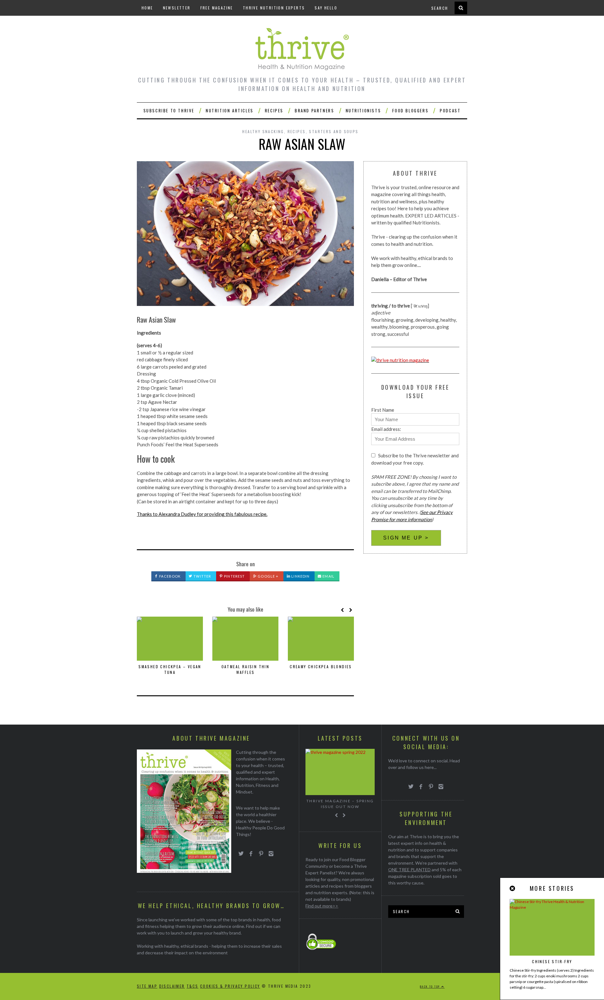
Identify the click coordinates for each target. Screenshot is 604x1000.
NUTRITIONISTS (363, 110)
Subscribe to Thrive (168, 110)
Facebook (169, 576)
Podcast (450, 110)
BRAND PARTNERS (314, 110)
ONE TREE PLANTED (409, 869)
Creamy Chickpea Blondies (321, 666)
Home (147, 7)
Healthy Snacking (263, 131)
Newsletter (177, 7)
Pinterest (234, 576)
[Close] (513, 888)
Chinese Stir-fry (552, 961)
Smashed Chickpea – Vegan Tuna (169, 669)
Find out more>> (321, 905)
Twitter (202, 576)
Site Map (147, 986)
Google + (267, 576)
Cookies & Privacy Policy (230, 986)
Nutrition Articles (230, 110)
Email (328, 576)
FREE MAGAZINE (216, 7)
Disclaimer (172, 986)
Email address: (386, 429)
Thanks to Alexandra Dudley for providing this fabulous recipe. (202, 514)
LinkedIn (300, 576)
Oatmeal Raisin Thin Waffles (245, 669)
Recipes (274, 110)
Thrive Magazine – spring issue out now (340, 804)
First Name (382, 410)
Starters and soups (333, 131)
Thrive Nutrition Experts (274, 7)
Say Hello (326, 7)
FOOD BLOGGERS (410, 110)
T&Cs (193, 986)
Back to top (430, 986)
